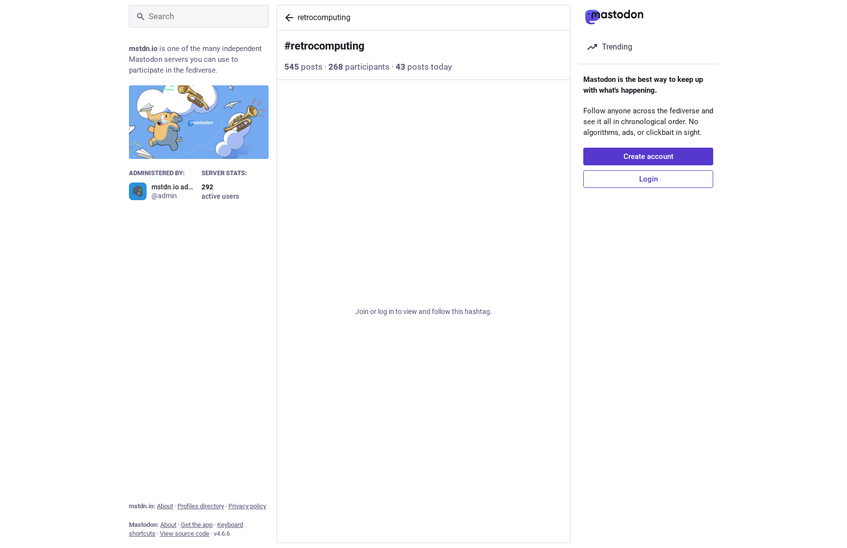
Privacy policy (247, 506)
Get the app (197, 524)
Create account (648, 156)
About (165, 506)
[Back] (287, 17)
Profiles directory (200, 506)
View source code (184, 533)
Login (648, 179)
